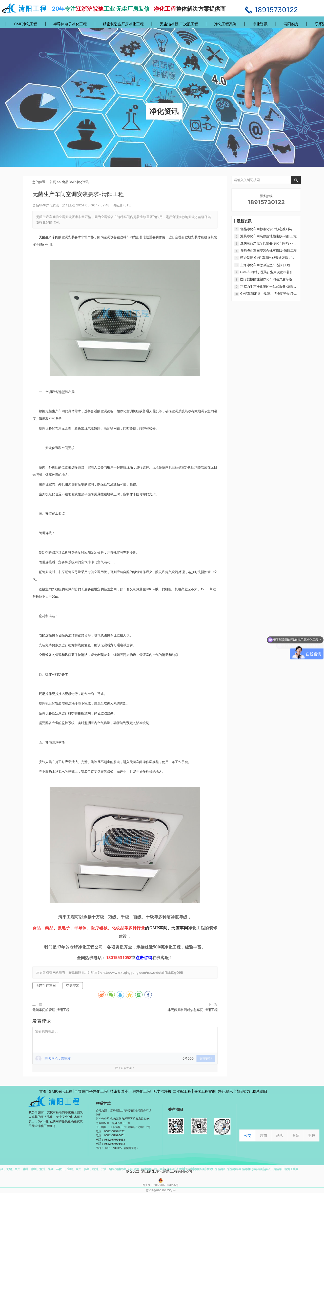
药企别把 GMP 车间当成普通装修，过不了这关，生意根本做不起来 (269, 258)
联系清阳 (259, 1091)
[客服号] (176, 1126)
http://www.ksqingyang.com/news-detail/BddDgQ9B (143, 972)
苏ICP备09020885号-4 (161, 1190)
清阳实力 (291, 24)
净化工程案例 (225, 24)
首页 (43, 1091)
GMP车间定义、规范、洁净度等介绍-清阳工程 (268, 293)
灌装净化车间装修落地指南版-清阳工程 (268, 236)
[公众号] (199, 1126)
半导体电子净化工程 (70, 24)
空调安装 (72, 985)
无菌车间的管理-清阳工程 (50, 1010)
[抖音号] (222, 1126)
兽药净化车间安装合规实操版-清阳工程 (268, 250)
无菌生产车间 (46, 985)
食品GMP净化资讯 (75, 182)
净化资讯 (260, 24)
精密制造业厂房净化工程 (123, 24)
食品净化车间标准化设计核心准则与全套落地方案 (267, 229)
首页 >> (56, 182)
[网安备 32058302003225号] (159, 1180)
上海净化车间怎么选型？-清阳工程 (265, 265)
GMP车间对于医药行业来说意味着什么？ (266, 272)
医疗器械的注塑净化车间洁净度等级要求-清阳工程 (267, 279)
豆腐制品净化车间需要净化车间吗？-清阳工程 (268, 243)
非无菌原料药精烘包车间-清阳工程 (192, 1010)
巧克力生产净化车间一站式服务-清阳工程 (268, 286)
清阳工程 (68, 205)
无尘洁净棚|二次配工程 (179, 24)
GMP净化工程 (25, 24)
